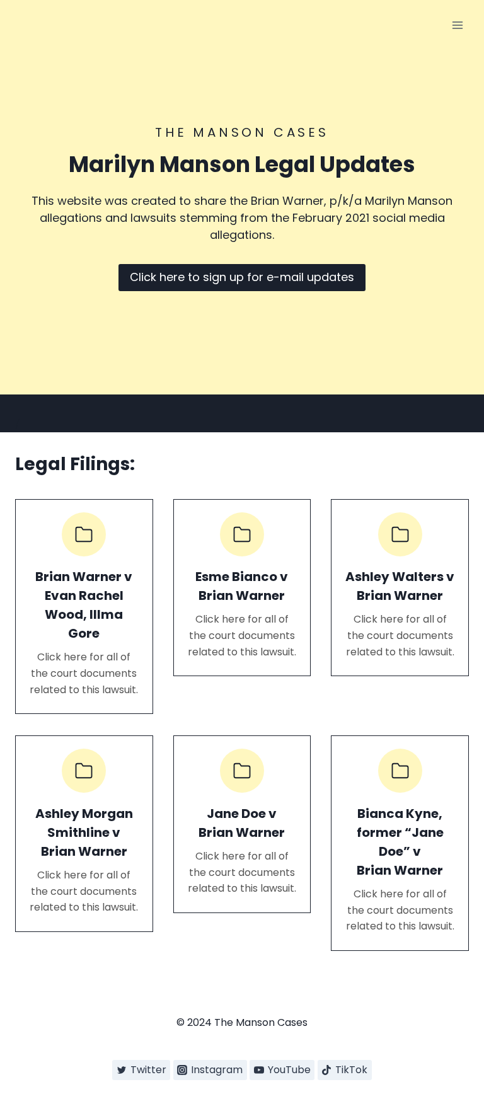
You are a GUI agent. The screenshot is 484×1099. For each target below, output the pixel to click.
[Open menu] (457, 25)
